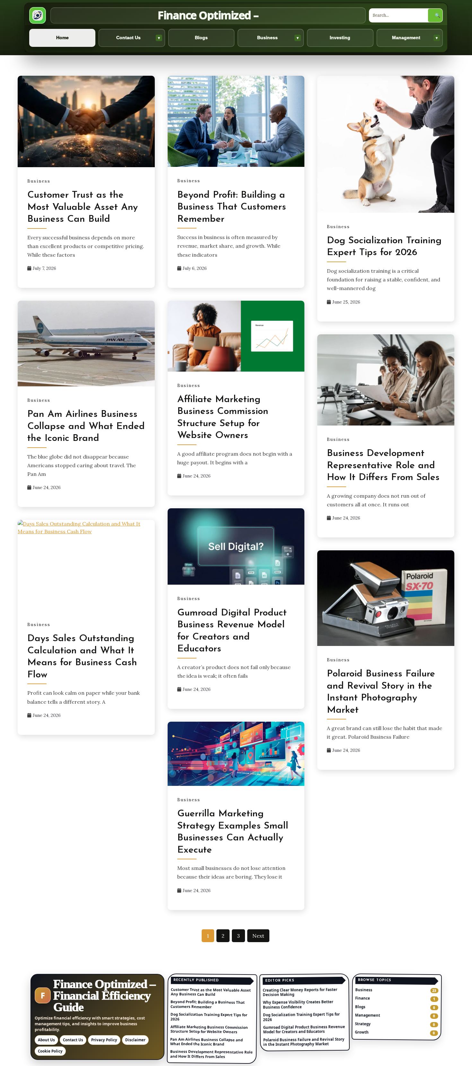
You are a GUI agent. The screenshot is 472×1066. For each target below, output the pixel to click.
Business (278, 37)
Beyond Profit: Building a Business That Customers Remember (231, 207)
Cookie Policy (50, 1051)
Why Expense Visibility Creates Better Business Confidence (298, 1004)
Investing (340, 37)
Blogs (201, 37)
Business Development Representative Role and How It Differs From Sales (383, 466)
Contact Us (138, 37)
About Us (46, 1039)
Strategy (363, 1023)
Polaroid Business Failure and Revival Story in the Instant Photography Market (304, 1041)
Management (415, 37)
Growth (362, 1032)
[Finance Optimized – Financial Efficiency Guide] (37, 15)
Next (258, 936)
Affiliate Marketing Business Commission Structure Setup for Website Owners (209, 1029)
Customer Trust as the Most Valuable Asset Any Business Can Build (82, 207)
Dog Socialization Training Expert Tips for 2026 (208, 1016)
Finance (362, 998)
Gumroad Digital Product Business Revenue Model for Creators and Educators (304, 1029)
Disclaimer (135, 1039)
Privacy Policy (104, 1039)
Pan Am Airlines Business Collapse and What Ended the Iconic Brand (86, 426)
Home (62, 37)
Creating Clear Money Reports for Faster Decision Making (300, 992)
